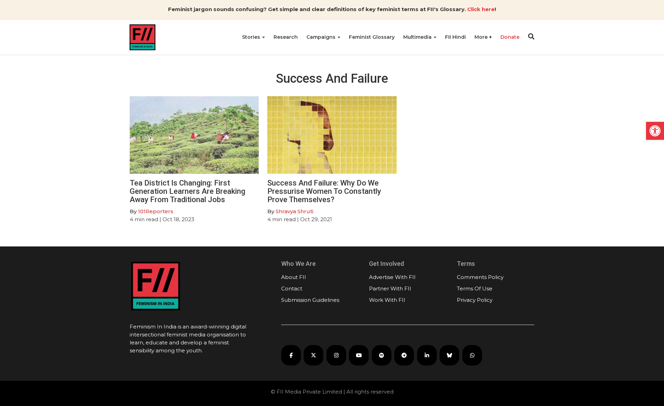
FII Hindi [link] (455, 37)
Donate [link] (509, 37)
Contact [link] (291, 288)
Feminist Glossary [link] (372, 37)
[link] (655, 131)
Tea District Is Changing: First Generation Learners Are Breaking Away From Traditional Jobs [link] (187, 191)
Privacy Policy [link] (474, 300)
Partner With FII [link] (390, 288)
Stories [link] (251, 37)
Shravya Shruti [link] (294, 211)
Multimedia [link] (418, 37)
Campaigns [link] (321, 37)
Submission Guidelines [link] (310, 300)
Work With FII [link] (387, 300)
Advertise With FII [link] (392, 277)
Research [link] (286, 37)
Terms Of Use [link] (474, 288)
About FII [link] (293, 277)
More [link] (481, 37)
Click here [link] (481, 9)
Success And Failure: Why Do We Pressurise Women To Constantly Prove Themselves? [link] (324, 191)
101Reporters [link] (155, 211)
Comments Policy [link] (480, 277)
